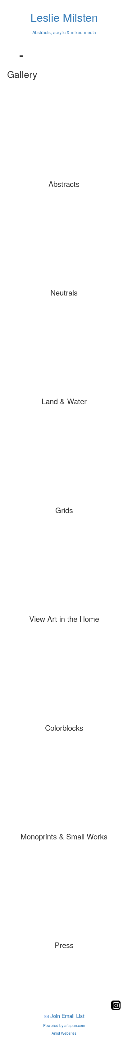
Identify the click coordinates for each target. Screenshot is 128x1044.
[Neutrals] (64, 243)
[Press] (64, 896)
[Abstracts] (64, 135)
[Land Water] (64, 352)
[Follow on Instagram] (116, 1008)
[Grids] (64, 461)
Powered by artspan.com (64, 1025)
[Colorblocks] (64, 678)
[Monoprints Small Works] (64, 787)
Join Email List (67, 1015)
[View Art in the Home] (64, 569)
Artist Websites (64, 1033)
